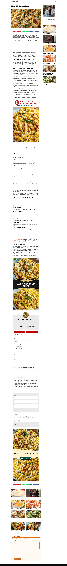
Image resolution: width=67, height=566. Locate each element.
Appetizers (39, 1)
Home (29, 1)
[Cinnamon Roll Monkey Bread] (33, 504)
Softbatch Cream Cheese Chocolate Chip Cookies (16, 520)
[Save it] (36, 108)
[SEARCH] (55, 1)
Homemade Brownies (30, 498)
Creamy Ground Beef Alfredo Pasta (19, 240)
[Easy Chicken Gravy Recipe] (18, 504)
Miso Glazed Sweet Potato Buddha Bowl (33, 531)
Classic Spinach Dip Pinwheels (32, 519)
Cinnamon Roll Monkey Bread (32, 508)
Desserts (43, 1)
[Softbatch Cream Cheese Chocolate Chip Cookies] (18, 514)
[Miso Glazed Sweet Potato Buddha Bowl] (33, 526)
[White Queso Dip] (18, 493)
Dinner (36, 1)
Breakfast (32, 1)
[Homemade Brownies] (33, 493)
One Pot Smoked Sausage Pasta (19, 239)
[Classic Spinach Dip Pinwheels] (33, 514)
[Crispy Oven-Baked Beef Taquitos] (18, 526)
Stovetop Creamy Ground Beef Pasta (19, 241)
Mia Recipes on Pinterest (21, 256)
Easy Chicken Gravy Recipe (16, 508)
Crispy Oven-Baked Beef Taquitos (18, 530)
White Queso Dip (14, 498)
